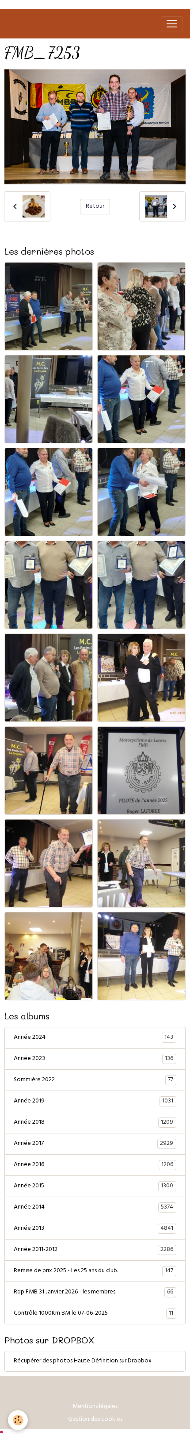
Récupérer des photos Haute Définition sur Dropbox (83, 1361)
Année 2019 (93, 1101)
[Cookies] (18, 1420)
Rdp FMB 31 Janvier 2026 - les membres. (93, 1292)
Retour (95, 207)
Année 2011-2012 (93, 1250)
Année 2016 (93, 1165)
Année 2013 (93, 1229)
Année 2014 (93, 1208)
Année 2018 (93, 1123)
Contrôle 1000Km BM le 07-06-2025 (93, 1314)
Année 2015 (93, 1186)
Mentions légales (95, 1407)
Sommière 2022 (93, 1080)
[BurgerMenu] (172, 23)
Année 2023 (93, 1059)
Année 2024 (93, 1038)
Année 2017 (93, 1144)
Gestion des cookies (95, 1419)
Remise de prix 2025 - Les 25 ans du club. (93, 1271)
